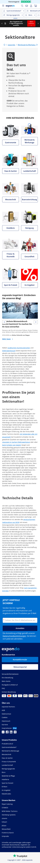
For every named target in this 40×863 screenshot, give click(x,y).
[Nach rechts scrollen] (38, 23)
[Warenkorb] (35, 6)
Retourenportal (20, 667)
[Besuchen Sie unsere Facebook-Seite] (7, 732)
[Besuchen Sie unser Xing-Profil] (15, 732)
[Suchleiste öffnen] (22, 6)
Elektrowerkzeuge (8, 351)
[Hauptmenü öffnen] (3, 5)
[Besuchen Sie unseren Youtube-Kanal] (3, 732)
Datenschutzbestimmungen (14, 636)
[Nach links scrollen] (2, 23)
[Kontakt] (26, 6)
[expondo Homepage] (4, 45)
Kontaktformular (20, 659)
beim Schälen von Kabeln (11, 445)
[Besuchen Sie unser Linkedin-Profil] (11, 732)
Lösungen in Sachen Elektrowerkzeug (16, 442)
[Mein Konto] (31, 6)
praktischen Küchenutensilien (19, 348)
